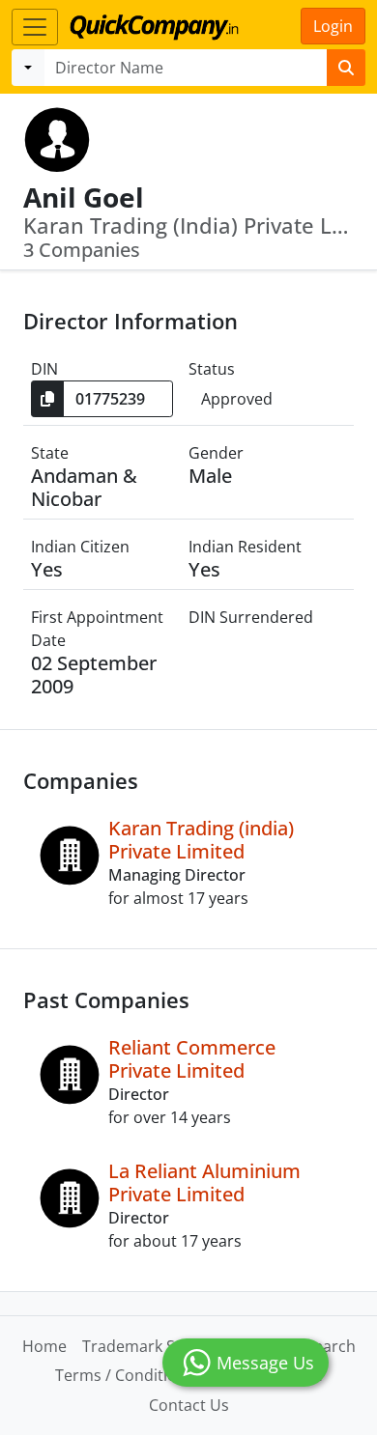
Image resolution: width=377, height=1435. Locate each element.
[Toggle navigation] (35, 27)
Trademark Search (149, 1346)
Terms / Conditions (124, 1375)
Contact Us (189, 1405)
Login (333, 26)
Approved (237, 398)
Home (44, 1346)
